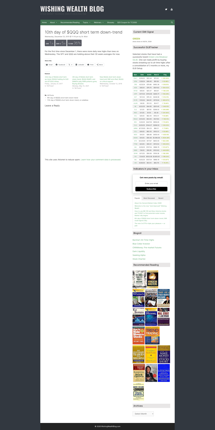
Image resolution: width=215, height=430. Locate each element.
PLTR (135, 100)
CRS (135, 84)
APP (135, 94)
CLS (135, 109)
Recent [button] (160, 198)
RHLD (135, 119)
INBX (135, 150)
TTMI (135, 144)
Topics (85, 22)
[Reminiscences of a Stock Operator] (139, 381)
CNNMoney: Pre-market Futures (147, 247)
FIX (135, 156)
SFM (135, 81)
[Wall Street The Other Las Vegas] (164, 325)
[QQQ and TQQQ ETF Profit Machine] (139, 287)
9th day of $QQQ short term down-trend (62, 98)
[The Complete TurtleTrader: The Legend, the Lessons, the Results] (151, 362)
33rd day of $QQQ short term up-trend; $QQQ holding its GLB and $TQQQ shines (56, 79)
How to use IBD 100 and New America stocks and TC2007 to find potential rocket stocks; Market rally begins (150, 213)
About (52, 22)
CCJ (135, 116)
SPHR (135, 153)
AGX (135, 87)
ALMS (136, 103)
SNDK (136, 138)
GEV (135, 122)
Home (44, 22)
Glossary (110, 22)
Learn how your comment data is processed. (101, 160)
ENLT (135, 78)
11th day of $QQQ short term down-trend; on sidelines (67, 100)
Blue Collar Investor (141, 244)
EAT (135, 97)
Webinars (97, 22)
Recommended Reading (70, 22)
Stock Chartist (139, 259)
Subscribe (151, 189)
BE (135, 106)
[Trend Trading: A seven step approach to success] (152, 344)
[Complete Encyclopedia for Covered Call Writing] (151, 325)
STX (135, 141)
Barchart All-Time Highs (143, 240)
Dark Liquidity (139, 251)
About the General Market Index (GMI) (148, 203)
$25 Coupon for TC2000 (127, 22)
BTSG (135, 91)
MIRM (135, 128)
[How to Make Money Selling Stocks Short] (164, 362)
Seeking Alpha (139, 255)
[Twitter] (166, 9)
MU (135, 147)
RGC (135, 113)
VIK (135, 163)
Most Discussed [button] (149, 198)
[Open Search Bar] (172, 22)
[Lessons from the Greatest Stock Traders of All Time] (164, 381)
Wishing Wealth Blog (72, 8)
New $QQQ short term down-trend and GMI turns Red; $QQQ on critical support (111, 79)
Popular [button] (137, 198)
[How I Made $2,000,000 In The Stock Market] (138, 400)
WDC (135, 134)
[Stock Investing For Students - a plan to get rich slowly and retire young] (151, 306)
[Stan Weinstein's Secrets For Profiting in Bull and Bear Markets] (151, 381)
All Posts (50, 95)
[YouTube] (171, 9)
